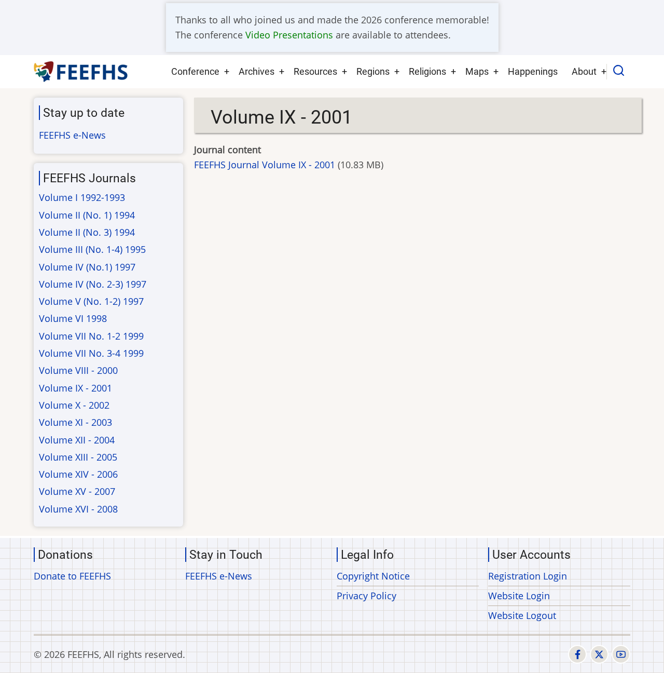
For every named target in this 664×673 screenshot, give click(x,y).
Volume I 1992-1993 (82, 197)
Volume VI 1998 (73, 318)
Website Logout (522, 615)
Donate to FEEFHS (72, 576)
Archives (256, 71)
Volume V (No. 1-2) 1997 (91, 301)
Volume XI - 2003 (75, 422)
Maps (477, 71)
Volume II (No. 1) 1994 (87, 215)
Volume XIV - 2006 (78, 474)
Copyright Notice (373, 576)
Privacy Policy (366, 595)
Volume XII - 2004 (77, 440)
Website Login (519, 595)
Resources (315, 71)
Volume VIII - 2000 (78, 370)
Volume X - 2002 (74, 405)
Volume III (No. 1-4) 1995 (92, 249)
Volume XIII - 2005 (78, 457)
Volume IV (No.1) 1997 (87, 267)
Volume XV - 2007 (77, 491)
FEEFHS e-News (72, 135)
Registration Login (527, 576)
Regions (373, 71)
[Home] (81, 72)
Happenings (533, 71)
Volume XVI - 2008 (78, 509)
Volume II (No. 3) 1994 (87, 232)
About (584, 71)
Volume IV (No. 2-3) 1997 (92, 284)
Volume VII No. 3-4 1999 (91, 353)
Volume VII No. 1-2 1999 (91, 336)
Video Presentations (289, 35)
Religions (427, 71)
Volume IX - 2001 (75, 388)
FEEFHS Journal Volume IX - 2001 (264, 164)
